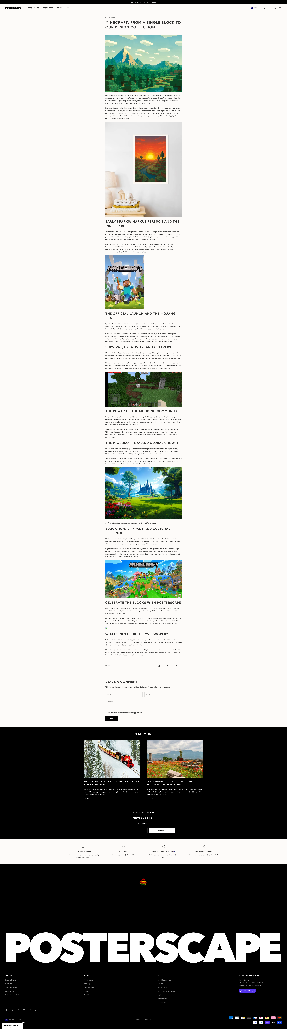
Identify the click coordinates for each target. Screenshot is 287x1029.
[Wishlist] (265, 8)
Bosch (86, 991)
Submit (112, 718)
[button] (12, 1026)
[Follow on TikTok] (30, 1010)
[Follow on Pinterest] (24, 1010)
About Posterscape (164, 980)
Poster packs (9, 991)
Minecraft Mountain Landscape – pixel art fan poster (161, 113)
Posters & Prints (32, 8)
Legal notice (162, 995)
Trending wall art (11, 987)
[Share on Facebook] (150, 665)
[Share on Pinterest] (168, 665)
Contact (160, 984)
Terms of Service (161, 687)
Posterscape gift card (12, 995)
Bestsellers (48, 8)
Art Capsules (88, 980)
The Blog (87, 984)
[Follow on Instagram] (18, 1010)
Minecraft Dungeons (112, 454)
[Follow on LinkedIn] (36, 1010)
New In (59, 8)
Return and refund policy (166, 991)
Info (69, 8)
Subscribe (162, 831)
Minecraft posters (120, 611)
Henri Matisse (89, 987)
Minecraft (146, 95)
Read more (88, 799)
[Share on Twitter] (159, 665)
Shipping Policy (163, 987)
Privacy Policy (147, 687)
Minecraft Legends (129, 454)
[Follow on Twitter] (12, 1010)
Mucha (86, 995)
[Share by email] (177, 665)
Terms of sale (162, 998)
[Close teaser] (23, 1022)
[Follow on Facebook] (6, 1010)
